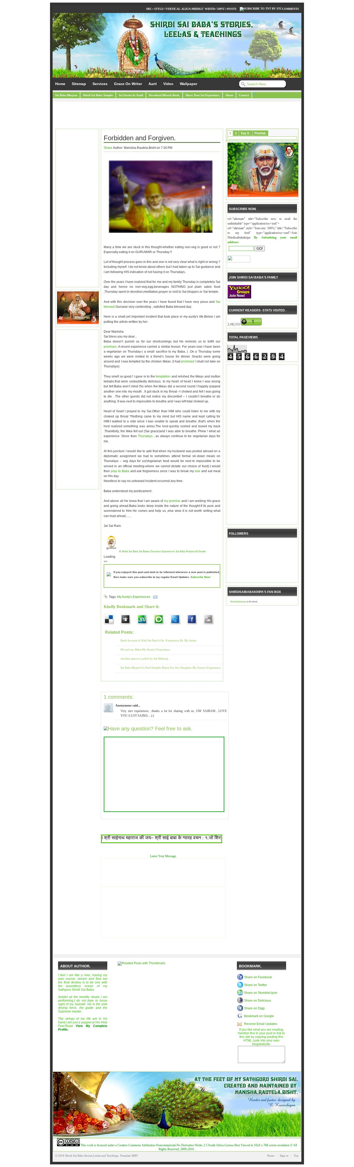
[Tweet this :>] (178, 619)
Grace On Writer (128, 84)
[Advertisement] (177, 115)
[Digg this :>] (128, 619)
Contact (244, 95)
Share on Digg (254, 1008)
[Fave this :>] (161, 619)
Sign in (284, 1155)
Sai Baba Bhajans (66, 95)
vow (197, 471)
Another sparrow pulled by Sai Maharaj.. (145, 658)
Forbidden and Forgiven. (140, 138)
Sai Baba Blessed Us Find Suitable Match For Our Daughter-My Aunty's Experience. (171, 667)
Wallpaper (188, 84)
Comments (290, 8)
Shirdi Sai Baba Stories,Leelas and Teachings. (92, 1155)
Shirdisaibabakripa (238, 601)
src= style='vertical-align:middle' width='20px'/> (186, 8)
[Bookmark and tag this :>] (211, 619)
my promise (172, 501)
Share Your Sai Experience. (203, 95)
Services (100, 84)
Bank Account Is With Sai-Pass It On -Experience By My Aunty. (159, 640)
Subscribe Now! (200, 577)
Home (60, 84)
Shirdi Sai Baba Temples (98, 95)
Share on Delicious (257, 1000)
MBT (135, 1155)
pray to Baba (120, 471)
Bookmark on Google (259, 1016)
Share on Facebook (258, 977)
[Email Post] (154, 597)
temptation (163, 376)
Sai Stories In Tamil (131, 95)
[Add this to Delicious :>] (112, 619)
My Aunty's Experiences (133, 597)
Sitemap (79, 84)
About (229, 95)
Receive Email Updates (260, 1024)
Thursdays (145, 436)
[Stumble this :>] (145, 619)
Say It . (246, 133)
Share (108, 148)
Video (168, 84)
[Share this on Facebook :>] (195, 619)
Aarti (152, 84)
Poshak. (260, 133)
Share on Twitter (255, 985)
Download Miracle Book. (164, 95)
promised (187, 361)
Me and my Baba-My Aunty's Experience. (146, 649)
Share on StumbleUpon (260, 993)
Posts (231, 8)
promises (110, 346)
